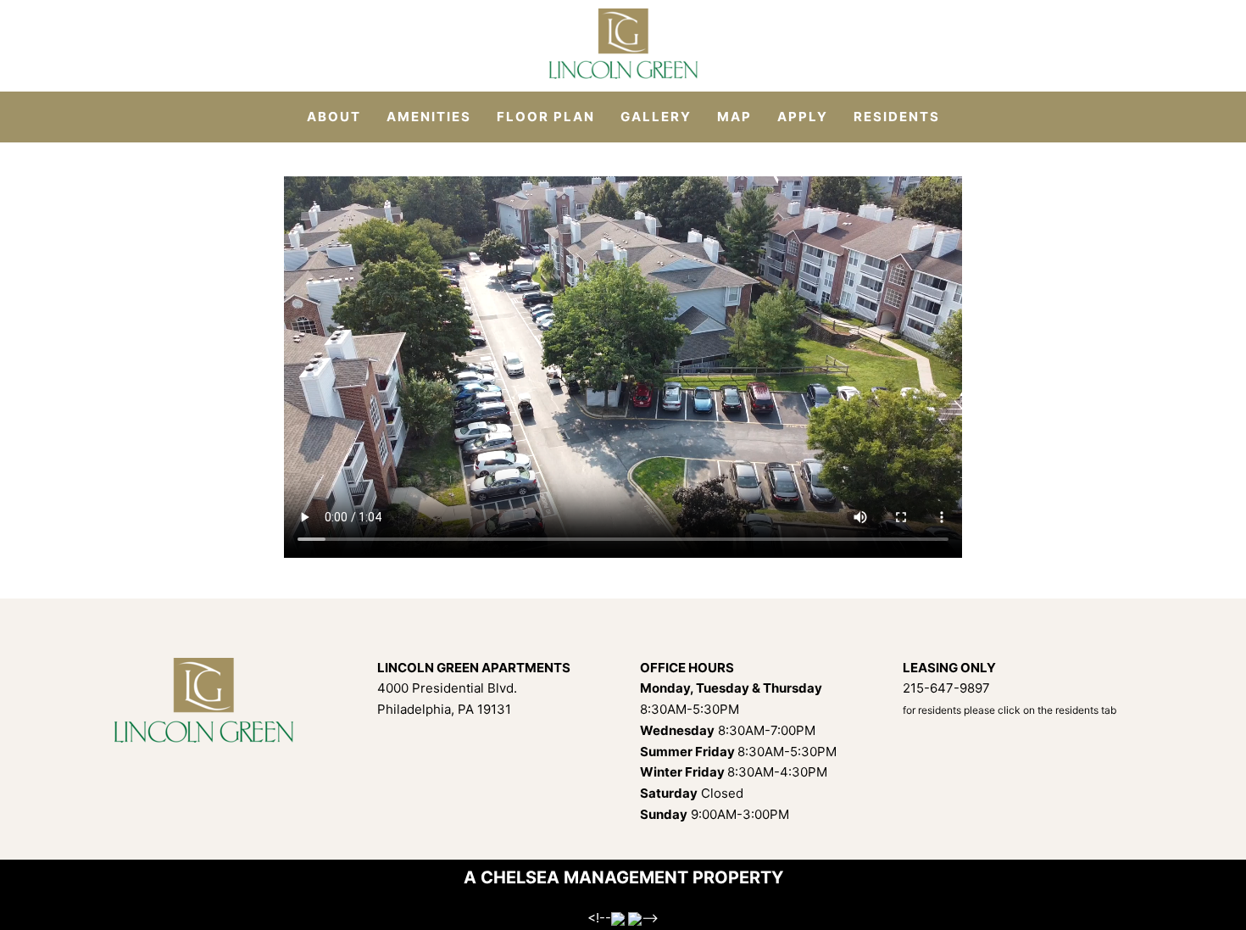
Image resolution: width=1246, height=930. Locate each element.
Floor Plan (546, 117)
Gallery (656, 117)
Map (734, 117)
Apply (802, 117)
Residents (897, 117)
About (334, 117)
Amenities (429, 117)
